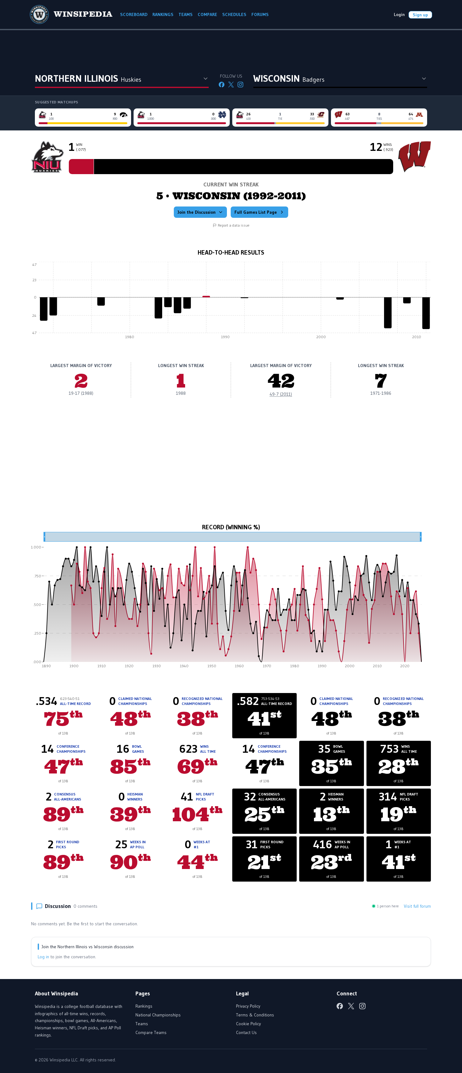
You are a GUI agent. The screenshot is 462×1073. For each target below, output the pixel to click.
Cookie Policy (248, 1023)
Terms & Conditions (255, 1015)
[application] (231, 302)
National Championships (158, 1015)
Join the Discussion (197, 212)
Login (399, 14)
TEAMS (186, 14)
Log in (43, 957)
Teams (141, 1023)
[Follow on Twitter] (231, 84)
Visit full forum (417, 906)
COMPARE (207, 14)
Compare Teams (151, 1032)
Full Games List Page (255, 212)
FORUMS (260, 14)
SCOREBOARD (133, 14)
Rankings (143, 1006)
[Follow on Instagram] (240, 84)
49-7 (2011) (281, 394)
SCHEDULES (234, 14)
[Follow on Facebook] (221, 84)
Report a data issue (234, 225)
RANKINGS (162, 14)
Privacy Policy (248, 1006)
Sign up (420, 15)
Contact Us (246, 1032)
